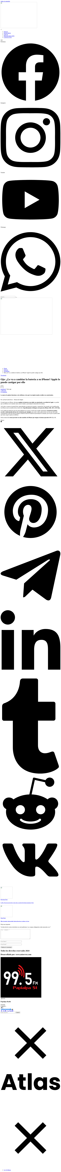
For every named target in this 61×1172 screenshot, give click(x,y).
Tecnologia (6, 371)
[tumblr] (30, 773)
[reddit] (30, 833)
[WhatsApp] (7, 1011)
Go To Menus (7, 1170)
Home (5, 368)
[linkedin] (30, 677)
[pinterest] (30, 541)
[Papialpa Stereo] (30, 1090)
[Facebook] (2, 1011)
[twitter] (30, 481)
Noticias (6, 370)
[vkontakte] (30, 886)
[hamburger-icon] (1, 29)
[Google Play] (13, 1011)
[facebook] (1, 421)
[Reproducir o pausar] (2, 1008)
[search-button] (16, 297)
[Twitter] (5, 1011)
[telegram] (30, 609)
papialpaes (3, 389)
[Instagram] (3, 1011)
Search (18, 1012)
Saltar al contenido (5, 1)
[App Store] (11, 1011)
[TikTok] (9, 1011)
